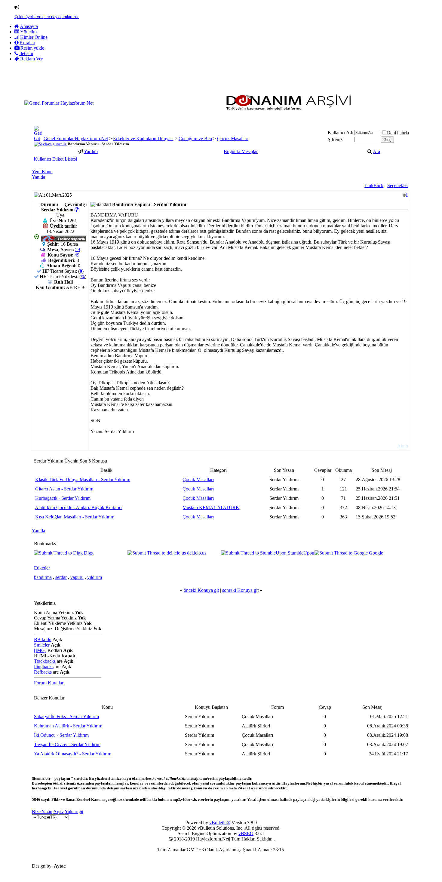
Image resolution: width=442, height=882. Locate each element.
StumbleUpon (301, 552)
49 (77, 254)
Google (376, 552)
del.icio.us (196, 552)
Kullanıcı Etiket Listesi (55, 158)
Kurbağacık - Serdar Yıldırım (63, 498)
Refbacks (43, 672)
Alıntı (402, 445)
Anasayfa (29, 26)
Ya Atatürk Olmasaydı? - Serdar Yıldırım (72, 753)
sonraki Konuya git (240, 590)
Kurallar (27, 42)
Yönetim (28, 31)
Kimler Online (34, 37)
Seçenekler (397, 185)
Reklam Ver (31, 58)
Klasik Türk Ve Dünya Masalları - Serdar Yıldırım (82, 479)
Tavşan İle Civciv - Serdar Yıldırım (67, 744)
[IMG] (40, 650)
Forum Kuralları (49, 682)
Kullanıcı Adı (340, 132)
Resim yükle (32, 48)
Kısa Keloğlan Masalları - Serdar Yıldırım (74, 516)
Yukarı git (74, 811)
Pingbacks (44, 666)
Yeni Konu (42, 171)
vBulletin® (219, 822)
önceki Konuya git (201, 590)
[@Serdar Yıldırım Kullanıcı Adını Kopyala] (77, 209)
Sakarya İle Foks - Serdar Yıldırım (66, 716)
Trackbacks (45, 661)
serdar (61, 577)
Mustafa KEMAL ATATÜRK (211, 507)
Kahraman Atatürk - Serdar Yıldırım (68, 725)
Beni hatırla (398, 132)
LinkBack (373, 185)
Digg (89, 552)
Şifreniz (335, 139)
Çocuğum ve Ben (195, 138)
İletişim (26, 53)
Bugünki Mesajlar (241, 151)
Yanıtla (38, 177)
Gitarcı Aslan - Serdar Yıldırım (64, 488)
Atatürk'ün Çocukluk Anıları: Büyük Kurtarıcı (78, 507)
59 (77, 249)
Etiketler (42, 567)
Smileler (42, 644)
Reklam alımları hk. (31, 16)
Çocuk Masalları (232, 138)
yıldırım (94, 577)
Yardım (91, 151)
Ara (376, 151)
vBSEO (245, 833)
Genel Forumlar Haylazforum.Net (76, 138)
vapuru (77, 577)
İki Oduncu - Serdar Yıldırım (61, 735)
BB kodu (42, 639)
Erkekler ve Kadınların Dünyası (143, 138)
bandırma (43, 577)
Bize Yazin (42, 811)
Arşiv (58, 811)
